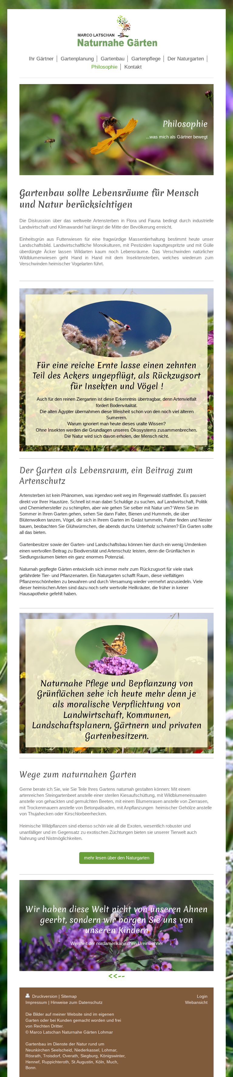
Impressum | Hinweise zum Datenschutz (64, 1002)
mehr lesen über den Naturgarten (116, 857)
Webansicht (196, 1002)
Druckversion (45, 996)
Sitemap (69, 996)
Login (202, 996)
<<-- (116, 976)
